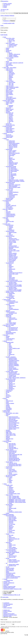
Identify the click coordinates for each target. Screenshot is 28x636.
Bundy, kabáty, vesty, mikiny (12, 413)
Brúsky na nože (12, 519)
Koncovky (8, 204)
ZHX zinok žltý (12, 443)
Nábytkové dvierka (10, 231)
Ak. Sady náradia (12, 173)
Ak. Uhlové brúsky (13, 171)
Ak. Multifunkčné (12, 175)
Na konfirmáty (12, 73)
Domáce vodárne (12, 376)
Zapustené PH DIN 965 (14, 458)
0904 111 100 (17, 594)
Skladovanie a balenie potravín (12, 552)
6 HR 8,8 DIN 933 (13, 455)
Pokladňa (5, 34)
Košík (2, 25)
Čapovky (11, 116)
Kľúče (10, 42)
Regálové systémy (10, 292)
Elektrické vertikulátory (14, 364)
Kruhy (7, 402)
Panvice (10, 541)
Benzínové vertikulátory (14, 365)
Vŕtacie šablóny (9, 96)
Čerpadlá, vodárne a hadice (12, 371)
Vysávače (8, 304)
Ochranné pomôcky (10, 575)
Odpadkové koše (12, 255)
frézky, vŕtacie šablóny (9, 67)
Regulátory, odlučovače (11, 205)
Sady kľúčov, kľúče (10, 38)
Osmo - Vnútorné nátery (14, 496)
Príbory (10, 543)
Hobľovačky (11, 155)
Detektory (11, 148)
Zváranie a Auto (9, 189)
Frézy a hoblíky (12, 154)
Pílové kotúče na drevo (11, 332)
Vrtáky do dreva (9, 70)
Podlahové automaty (10, 311)
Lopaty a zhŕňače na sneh (14, 348)
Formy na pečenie (12, 559)
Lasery (7, 139)
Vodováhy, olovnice (13, 147)
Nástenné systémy (10, 297)
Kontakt (5, 7)
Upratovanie (8, 316)
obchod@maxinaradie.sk (8, 594)
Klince (7, 201)
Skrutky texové (9, 461)
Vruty (7, 442)
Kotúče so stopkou (10, 403)
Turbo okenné (12, 453)
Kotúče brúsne (9, 129)
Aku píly (11, 382)
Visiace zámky (12, 277)
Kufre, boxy (11, 46)
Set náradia (11, 165)
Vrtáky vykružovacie (10, 88)
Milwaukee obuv (9, 438)
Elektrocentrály (9, 199)
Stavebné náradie (9, 198)
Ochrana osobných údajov (9, 613)
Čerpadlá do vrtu (12, 375)
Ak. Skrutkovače (12, 167)
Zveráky (10, 60)
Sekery (10, 350)
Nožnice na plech (9, 109)
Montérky (8, 430)
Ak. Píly (10, 172)
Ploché (10, 78)
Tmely (10, 507)
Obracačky (11, 522)
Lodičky (10, 477)
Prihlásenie (12, 20)
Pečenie (7, 558)
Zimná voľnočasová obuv (14, 418)
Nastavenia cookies (7, 616)
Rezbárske (11, 105)
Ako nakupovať (6, 4)
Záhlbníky (11, 77)
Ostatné (10, 79)
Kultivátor (11, 370)
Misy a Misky (12, 553)
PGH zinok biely (12, 447)
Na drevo (11, 488)
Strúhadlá (11, 527)
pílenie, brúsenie (8, 100)
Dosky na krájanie (13, 518)
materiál (7, 441)
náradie (6, 410)
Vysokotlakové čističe (10, 300)
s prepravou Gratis (9, 586)
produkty (6, 584)
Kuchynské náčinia (10, 515)
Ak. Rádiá (11, 176)
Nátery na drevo (9, 494)
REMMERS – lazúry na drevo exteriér (17, 499)
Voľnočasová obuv (13, 421)
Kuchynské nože (12, 516)
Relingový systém (12, 254)
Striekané (11, 234)
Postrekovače (11, 354)
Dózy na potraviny (13, 555)
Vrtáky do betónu (9, 81)
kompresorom (7, 200)
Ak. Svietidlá (11, 177)
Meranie (8, 51)
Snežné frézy (9, 391)
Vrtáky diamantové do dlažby (12, 87)
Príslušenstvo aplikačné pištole (15, 512)
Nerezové (11, 226)
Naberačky (11, 521)
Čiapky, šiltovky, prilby (11, 435)
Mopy (10, 320)
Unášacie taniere (9, 132)
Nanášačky (11, 487)
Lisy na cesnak (12, 524)
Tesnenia (11, 271)
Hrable (10, 345)
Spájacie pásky (9, 137)
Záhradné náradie (9, 342)
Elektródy (11, 193)
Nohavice (8, 414)
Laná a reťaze (9, 468)
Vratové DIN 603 (12, 452)
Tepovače (8, 310)
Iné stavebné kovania (13, 280)
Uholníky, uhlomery (13, 55)
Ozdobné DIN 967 (13, 450)
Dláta (7, 66)
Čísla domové (12, 278)
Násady (10, 352)
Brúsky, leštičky (12, 151)
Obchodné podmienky (8, 604)
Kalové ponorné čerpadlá (14, 374)
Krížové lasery (12, 140)
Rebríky (10, 349)
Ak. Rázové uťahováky (14, 170)
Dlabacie (11, 76)
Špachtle (8, 336)
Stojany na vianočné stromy (12, 577)
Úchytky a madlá (12, 242)
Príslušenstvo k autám (10, 573)
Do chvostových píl (13, 328)
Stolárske (11, 106)
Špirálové (11, 71)
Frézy (7, 95)
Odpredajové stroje (13, 313)
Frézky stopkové (9, 94)
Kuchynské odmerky (13, 562)
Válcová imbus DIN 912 (14, 460)
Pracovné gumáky (12, 424)
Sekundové (11, 490)
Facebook (5, 612)
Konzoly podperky (13, 253)
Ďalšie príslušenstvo (10, 131)
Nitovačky (11, 188)
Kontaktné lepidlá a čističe (14, 493)
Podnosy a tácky (12, 544)
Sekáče (7, 337)
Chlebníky (11, 554)
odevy (6, 411)
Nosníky (10, 294)
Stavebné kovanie (10, 262)
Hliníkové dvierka (12, 232)
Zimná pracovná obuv (13, 416)
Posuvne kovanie (12, 259)
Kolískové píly (12, 383)
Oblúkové (11, 118)
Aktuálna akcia (6, 610)
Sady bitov (8, 211)
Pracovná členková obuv (14, 422)
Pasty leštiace (9, 408)
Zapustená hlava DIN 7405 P (15, 465)
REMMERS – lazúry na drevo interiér (17, 501)
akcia (6, 581)
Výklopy (11, 243)
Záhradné (11, 114)
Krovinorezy (11, 366)
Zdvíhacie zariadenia (13, 194)
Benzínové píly (12, 380)
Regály (7, 61)
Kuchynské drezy (10, 225)
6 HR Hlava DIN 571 (13, 448)
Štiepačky (11, 385)
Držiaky (10, 529)
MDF (10, 233)
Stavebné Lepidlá (12, 508)
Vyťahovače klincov (10, 338)
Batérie (10, 228)
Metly (10, 321)
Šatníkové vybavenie (13, 256)
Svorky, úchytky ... (13, 470)
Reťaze (10, 472)
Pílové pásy (8, 331)
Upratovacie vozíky (13, 319)
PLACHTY (8, 396)
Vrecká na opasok (12, 45)
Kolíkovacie (11, 72)
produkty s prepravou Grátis (12, 588)
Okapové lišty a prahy (13, 273)
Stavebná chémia (9, 504)
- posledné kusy (8, 582)
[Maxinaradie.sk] (4, 1)
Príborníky (11, 248)
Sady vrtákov (9, 89)
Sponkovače (8, 134)
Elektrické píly (12, 381)
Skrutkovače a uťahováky (14, 153)
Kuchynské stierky (13, 520)
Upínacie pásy (12, 197)
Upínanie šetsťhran (10, 216)
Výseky (7, 404)
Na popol (11, 308)
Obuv (7, 415)
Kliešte (7, 49)
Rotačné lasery (12, 142)
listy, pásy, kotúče (8, 325)
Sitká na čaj (11, 526)
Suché (10, 306)
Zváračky (11, 190)
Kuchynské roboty (13, 551)
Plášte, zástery (9, 432)
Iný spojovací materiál (10, 475)
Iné (9, 122)
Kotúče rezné (9, 127)
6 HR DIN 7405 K (13, 463)
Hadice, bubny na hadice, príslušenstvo (17, 377)
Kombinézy (8, 431)
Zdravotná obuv (12, 419)
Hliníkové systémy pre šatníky (15, 284)
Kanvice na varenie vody (14, 538)
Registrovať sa (6, 20)
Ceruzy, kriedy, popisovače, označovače (14, 62)
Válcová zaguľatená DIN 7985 (15, 454)
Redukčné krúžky (10, 333)
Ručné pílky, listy (9, 112)
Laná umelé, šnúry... (13, 471)
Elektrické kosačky (13, 358)
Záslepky (11, 480)
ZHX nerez (11, 446)
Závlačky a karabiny (13, 474)
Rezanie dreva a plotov (11, 378)
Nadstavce (8, 212)
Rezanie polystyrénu (10, 125)
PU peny (11, 510)
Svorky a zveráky (10, 57)
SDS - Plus (11, 83)
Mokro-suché (11, 305)
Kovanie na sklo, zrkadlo (14, 250)
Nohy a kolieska (12, 241)
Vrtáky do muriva (10, 85)
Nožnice (10, 347)
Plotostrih (11, 387)
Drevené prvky (9, 476)
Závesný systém (12, 249)
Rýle (10, 344)
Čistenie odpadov (12, 322)
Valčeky (7, 220)
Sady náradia (9, 63)
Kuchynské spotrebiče (10, 549)
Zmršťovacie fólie (10, 569)
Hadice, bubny (9, 206)
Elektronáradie (9, 149)
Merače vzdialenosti (13, 145)
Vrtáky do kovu (9, 68)
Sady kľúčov (11, 39)
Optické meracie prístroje (14, 143)
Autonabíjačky (12, 195)
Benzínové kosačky (13, 359)
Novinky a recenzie (7, 3)
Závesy (10, 237)
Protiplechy (11, 266)
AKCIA (8, 394)
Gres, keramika (9, 93)
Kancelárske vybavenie (14, 247)
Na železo (11, 120)
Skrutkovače (8, 50)
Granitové (11, 227)
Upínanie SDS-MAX (10, 214)
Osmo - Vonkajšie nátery (14, 497)
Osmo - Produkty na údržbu (15, 498)
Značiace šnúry (9, 339)
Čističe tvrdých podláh (11, 324)
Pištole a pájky (12, 159)
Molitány (8, 405)
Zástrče (10, 276)
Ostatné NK (11, 261)
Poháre (10, 546)
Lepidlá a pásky (9, 485)
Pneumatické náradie (10, 182)
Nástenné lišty (12, 293)
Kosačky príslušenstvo (13, 369)
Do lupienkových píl (13, 330)
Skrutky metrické (9, 449)
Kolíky (10, 481)
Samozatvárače (12, 269)
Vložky (10, 267)
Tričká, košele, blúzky (10, 433)
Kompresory (11, 183)
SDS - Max (11, 84)
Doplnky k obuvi (12, 428)
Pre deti (7, 392)
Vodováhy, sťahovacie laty (14, 54)
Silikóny (10, 505)
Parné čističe (8, 315)
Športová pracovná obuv (14, 427)
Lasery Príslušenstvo (13, 144)
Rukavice (8, 436)
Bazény (7, 397)
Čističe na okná (12, 317)
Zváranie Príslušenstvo (13, 192)
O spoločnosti (6, 602)
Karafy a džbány (12, 547)
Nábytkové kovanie (10, 236)
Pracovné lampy (9, 65)
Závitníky (8, 111)
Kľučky (10, 270)
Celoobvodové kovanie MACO (15, 272)
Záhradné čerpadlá (13, 372)
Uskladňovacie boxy (13, 44)
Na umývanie (11, 532)
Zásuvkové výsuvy (13, 238)
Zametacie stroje (9, 314)
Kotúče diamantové (10, 128)
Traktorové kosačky (13, 363)
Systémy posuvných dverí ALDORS (14, 286)
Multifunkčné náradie (13, 162)
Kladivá (7, 48)
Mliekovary (11, 540)
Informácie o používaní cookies (10, 614)
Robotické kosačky (13, 361)
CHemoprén (11, 492)
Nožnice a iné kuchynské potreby (13, 576)
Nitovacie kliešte (9, 136)
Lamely (10, 482)
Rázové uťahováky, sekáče (14, 187)
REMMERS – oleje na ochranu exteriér (17, 502)
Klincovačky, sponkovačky (14, 184)
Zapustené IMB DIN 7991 (14, 459)
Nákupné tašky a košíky (14, 564)
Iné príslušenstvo (9, 99)
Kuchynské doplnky (13, 258)
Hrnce (10, 536)
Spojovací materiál (13, 245)
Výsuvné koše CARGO (14, 239)
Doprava (5, 5)
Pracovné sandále (12, 426)
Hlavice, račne (12, 40)
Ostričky (10, 160)
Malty (10, 509)
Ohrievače (11, 161)
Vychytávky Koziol (13, 548)
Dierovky (11, 117)
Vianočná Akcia (9, 580)
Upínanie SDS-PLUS (10, 215)
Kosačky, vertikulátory (11, 356)
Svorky (10, 59)
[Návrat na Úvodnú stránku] (4, 597)
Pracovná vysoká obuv (13, 425)
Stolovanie (8, 542)
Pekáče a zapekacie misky (14, 560)
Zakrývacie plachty (10, 568)
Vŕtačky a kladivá (12, 150)
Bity (7, 210)
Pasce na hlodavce (10, 570)
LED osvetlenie (12, 260)
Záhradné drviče (12, 386)
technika (7, 299)
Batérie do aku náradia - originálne (16, 179)
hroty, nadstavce (8, 209)
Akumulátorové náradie (11, 166)
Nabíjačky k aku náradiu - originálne (16, 181)
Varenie (7, 533)
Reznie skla (8, 107)
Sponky (7, 203)
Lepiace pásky (12, 491)
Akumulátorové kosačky (14, 360)
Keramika (8, 407)
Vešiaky (10, 244)
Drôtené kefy (9, 123)
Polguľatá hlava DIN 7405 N (15, 464)
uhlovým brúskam (7, 126)
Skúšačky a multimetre (13, 56)
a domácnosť (8, 514)
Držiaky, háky (12, 298)
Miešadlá (11, 157)
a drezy (6, 223)
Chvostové (11, 115)
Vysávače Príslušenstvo (14, 309)
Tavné (10, 486)
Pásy (7, 399)
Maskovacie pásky (10, 221)
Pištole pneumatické (13, 186)
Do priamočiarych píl (13, 327)
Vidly (10, 343)
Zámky (10, 251)
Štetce (7, 219)
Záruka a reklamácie (5, 15)
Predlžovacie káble (13, 164)
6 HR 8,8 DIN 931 (13, 457)
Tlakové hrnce (12, 537)
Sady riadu (11, 535)
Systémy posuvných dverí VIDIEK (13, 291)
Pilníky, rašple (9, 110)
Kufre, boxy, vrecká (10, 43)
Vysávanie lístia (9, 389)
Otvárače (11, 525)
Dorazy (10, 275)
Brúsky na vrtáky (9, 90)
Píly (9, 156)
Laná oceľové (12, 469)
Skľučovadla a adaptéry (11, 98)
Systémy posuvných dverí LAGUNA (14, 281)
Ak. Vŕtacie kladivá (13, 168)
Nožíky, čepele (9, 103)
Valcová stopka (12, 82)
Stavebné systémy (12, 282)
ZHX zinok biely (12, 444)
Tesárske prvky (9, 466)
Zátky (10, 479)
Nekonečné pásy (9, 400)
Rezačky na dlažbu (10, 101)
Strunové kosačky (12, 367)
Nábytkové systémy (13, 283)
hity (5, 585)
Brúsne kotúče (9, 92)
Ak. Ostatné (11, 178)
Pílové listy (11, 121)
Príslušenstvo (11, 230)
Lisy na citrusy (12, 530)
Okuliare (8, 437)
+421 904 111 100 (4, 10)
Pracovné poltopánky (13, 420)
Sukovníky (11, 74)
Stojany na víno (12, 557)
